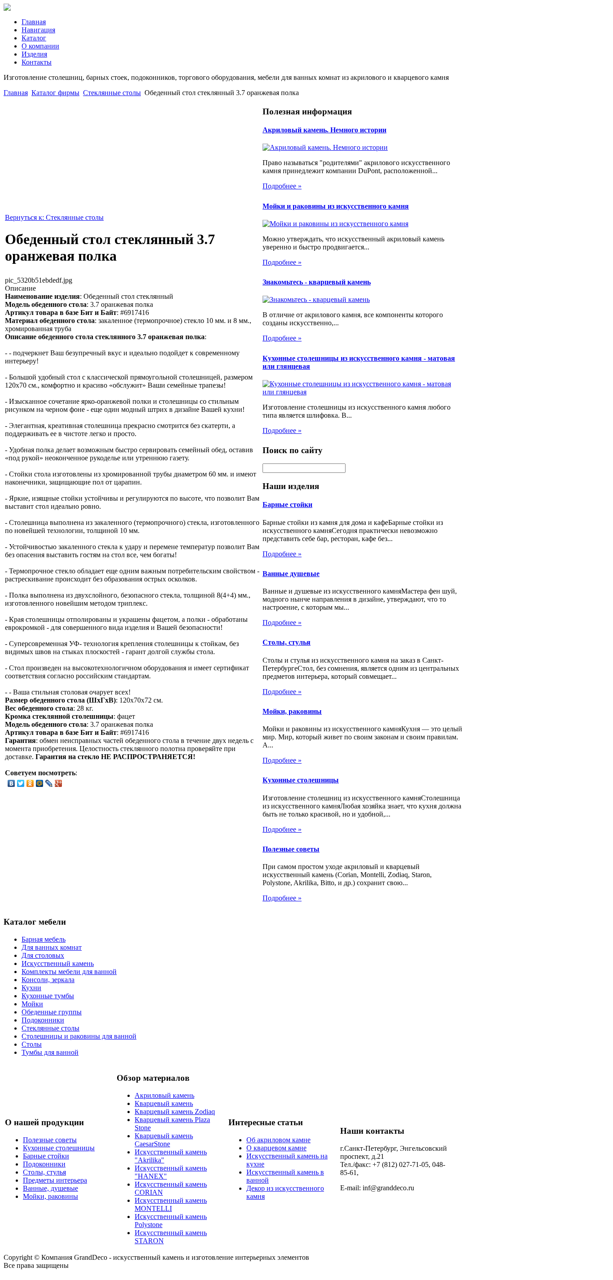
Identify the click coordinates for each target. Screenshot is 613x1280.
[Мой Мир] (39, 783)
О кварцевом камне (276, 1148)
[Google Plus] (58, 783)
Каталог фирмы (55, 92)
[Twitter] (21, 783)
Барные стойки (287, 504)
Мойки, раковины (292, 711)
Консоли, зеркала (48, 979)
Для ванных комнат (52, 947)
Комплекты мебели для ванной (69, 971)
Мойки (32, 1004)
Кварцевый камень (164, 1103)
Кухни (31, 988)
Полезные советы (291, 849)
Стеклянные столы (112, 92)
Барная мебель (44, 939)
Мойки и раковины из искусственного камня (336, 206)
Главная (34, 22)
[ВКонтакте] (11, 783)
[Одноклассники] (30, 783)
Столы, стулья (287, 642)
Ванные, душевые (50, 1188)
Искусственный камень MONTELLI (171, 1204)
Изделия (34, 54)
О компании (40, 46)
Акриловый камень (164, 1095)
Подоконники (43, 1020)
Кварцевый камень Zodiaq (175, 1111)
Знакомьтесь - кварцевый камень (317, 282)
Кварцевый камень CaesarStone (164, 1140)
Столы (32, 1044)
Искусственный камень (58, 963)
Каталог (34, 38)
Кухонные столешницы (301, 780)
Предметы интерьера (55, 1180)
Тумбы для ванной (50, 1052)
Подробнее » (282, 186)
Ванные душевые (291, 573)
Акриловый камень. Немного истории (324, 130)
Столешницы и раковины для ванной (79, 1036)
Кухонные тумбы (48, 996)
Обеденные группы (52, 1012)
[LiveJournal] (49, 783)
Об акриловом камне (278, 1140)
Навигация (38, 30)
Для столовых (43, 955)
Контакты (37, 62)
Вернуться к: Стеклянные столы (54, 217)
